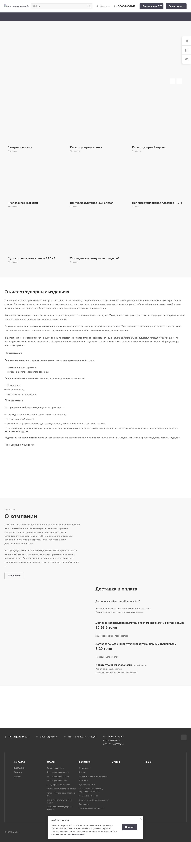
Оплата (18, 772)
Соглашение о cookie (88, 795)
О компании (84, 768)
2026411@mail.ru (49, 736)
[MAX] (184, 737)
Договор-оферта (87, 784)
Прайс (17, 776)
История (83, 772)
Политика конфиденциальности (94, 800)
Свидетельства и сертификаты (93, 776)
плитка (116, 326)
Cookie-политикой (76, 834)
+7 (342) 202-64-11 (125, 6)
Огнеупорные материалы (58, 784)
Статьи (116, 762)
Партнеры (83, 780)
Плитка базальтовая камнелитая (61, 788)
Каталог (51, 762)
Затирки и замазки (55, 768)
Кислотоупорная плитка (58, 772)
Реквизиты (84, 804)
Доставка (19, 768)
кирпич (107, 326)
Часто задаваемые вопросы (91, 808)
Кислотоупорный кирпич (58, 776)
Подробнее (14, 575)
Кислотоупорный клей (57, 780)
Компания (84, 762)
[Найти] (90, 6)
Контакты (19, 762)
